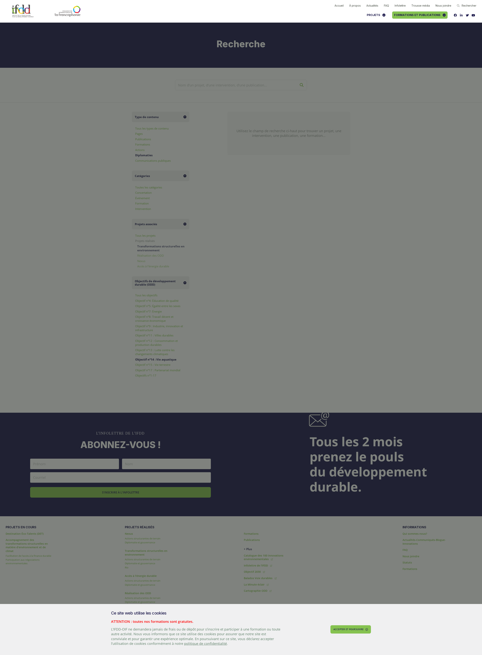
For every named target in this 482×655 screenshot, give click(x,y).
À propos (355, 5)
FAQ (386, 5)
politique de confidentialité (205, 643)
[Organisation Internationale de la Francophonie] (67, 11)
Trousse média (420, 5)
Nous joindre (443, 5)
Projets (373, 15)
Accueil (339, 5)
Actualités (372, 5)
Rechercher (469, 5)
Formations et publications (417, 15)
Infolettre (400, 5)
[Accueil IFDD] (23, 11)
